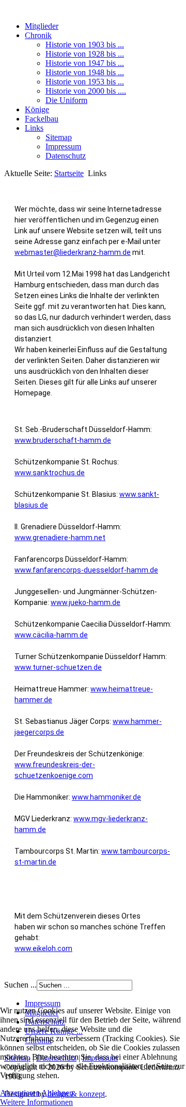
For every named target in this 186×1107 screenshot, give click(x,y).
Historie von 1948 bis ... (84, 72)
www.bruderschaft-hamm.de (62, 440)
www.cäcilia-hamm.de (51, 635)
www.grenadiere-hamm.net (59, 537)
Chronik (38, 35)
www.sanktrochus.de (49, 473)
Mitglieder (41, 26)
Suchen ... (20, 984)
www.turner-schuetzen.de (58, 667)
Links (34, 128)
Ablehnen (57, 1092)
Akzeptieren (20, 1092)
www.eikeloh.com (43, 948)
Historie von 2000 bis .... (85, 91)
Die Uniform (66, 100)
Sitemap (58, 137)
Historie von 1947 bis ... (84, 63)
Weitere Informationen (36, 1102)
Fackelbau (41, 118)
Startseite (69, 173)
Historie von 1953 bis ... (84, 81)
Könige (37, 109)
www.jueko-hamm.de (85, 602)
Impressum (63, 146)
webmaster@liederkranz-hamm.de (72, 252)
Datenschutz (65, 155)
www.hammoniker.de (106, 797)
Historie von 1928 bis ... (84, 53)
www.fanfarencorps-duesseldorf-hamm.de (86, 570)
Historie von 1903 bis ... (84, 44)
